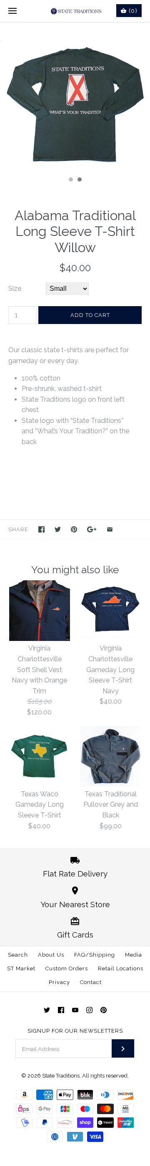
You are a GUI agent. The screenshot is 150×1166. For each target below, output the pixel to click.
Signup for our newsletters (75, 1031)
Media (133, 955)
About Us (51, 955)
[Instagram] (89, 1010)
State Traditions (61, 1076)
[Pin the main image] (74, 529)
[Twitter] (47, 1010)
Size (14, 288)
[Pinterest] (103, 1010)
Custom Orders (66, 968)
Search (18, 955)
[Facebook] (61, 1010)
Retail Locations (120, 968)
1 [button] (70, 180)
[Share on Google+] (92, 529)
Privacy (59, 982)
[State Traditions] (75, 11)
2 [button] (79, 180)
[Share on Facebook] (41, 529)
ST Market (21, 968)
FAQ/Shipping (94, 955)
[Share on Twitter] (58, 529)
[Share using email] (110, 529)
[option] (75, 97)
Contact (91, 982)
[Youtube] (75, 1010)
